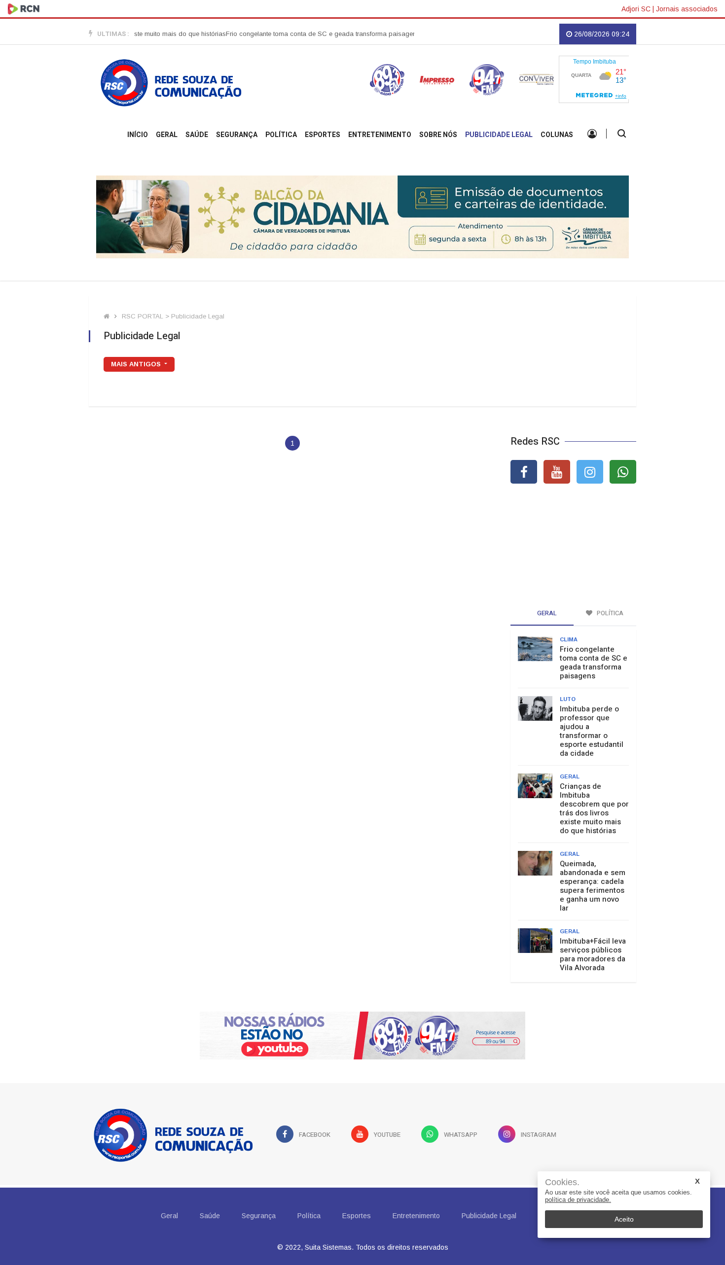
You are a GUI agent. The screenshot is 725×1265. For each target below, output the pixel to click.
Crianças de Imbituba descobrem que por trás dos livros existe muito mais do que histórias (594, 808)
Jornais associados (687, 9)
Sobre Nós (438, 135)
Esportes (322, 135)
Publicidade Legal (499, 135)
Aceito (624, 1219)
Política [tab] (609, 613)
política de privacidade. (578, 1199)
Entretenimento (379, 135)
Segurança (236, 135)
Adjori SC (636, 9)
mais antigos (137, 364)
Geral (167, 135)
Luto (568, 699)
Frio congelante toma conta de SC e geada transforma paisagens (304, 33)
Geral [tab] (546, 613)
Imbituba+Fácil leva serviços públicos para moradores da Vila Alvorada (593, 954)
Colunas (557, 135)
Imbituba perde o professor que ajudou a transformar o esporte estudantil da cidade (591, 731)
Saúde (196, 135)
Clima (569, 639)
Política (281, 135)
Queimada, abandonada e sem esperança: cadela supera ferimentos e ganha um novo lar (592, 886)
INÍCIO (137, 135)
